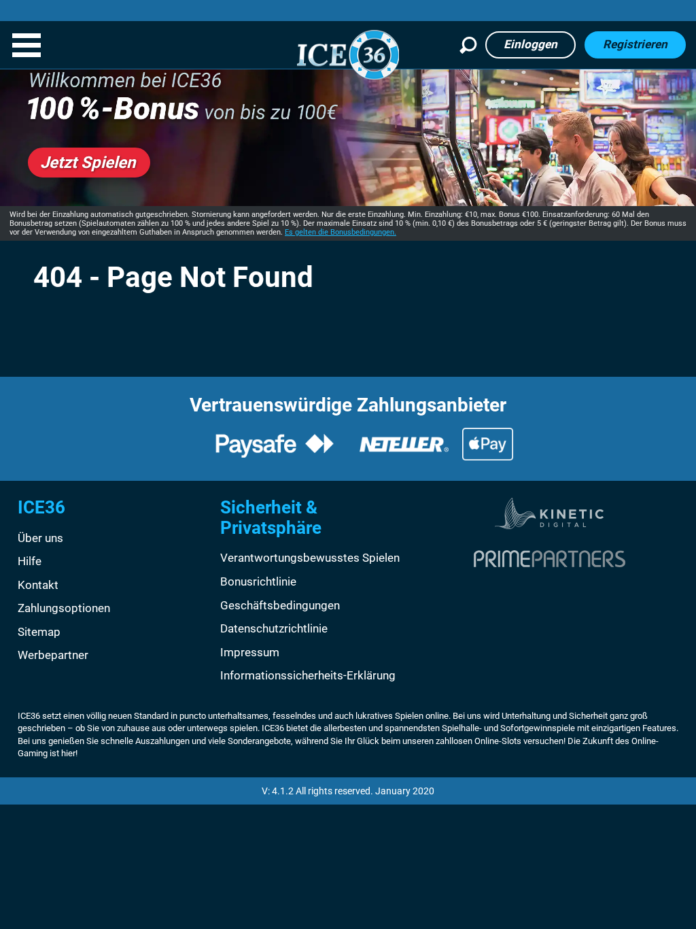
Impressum (249, 652)
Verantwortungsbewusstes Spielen (310, 557)
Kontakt (38, 585)
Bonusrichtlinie (258, 581)
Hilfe (29, 561)
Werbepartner (53, 655)
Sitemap (39, 632)
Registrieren (635, 44)
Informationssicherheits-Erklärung (308, 675)
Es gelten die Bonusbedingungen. (340, 232)
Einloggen (530, 44)
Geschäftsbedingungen (280, 605)
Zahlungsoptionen (64, 608)
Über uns (40, 538)
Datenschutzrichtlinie (274, 628)
